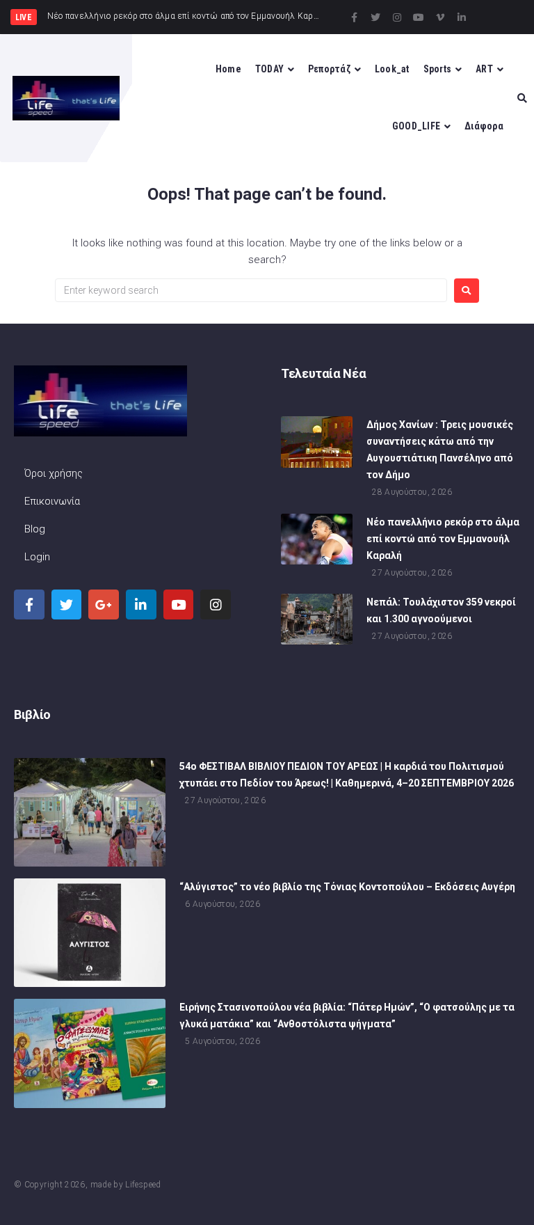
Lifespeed (143, 1185)
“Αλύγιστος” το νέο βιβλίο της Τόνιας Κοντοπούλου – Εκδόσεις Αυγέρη (347, 886)
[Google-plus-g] (103, 605)
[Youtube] (418, 17)
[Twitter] (375, 17)
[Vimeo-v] (440, 17)
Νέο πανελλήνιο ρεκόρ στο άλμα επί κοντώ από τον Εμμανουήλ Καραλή (442, 538)
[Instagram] (397, 17)
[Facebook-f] (354, 17)
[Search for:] (251, 290)
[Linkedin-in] (462, 17)
